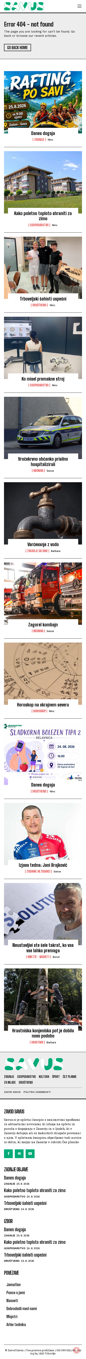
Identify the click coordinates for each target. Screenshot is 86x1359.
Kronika (38, 470)
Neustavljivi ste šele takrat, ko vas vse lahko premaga (43, 947)
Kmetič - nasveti (38, 956)
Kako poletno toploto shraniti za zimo (43, 216)
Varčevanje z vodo (43, 544)
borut (56, 956)
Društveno (39, 305)
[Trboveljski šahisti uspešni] (43, 268)
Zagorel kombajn (43, 624)
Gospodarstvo (39, 225)
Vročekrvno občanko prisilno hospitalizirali (43, 461)
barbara (55, 551)
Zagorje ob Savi (37, 551)
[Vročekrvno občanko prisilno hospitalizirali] (43, 428)
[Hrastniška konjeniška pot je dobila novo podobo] (43, 999)
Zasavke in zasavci (38, 871)
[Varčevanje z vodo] (43, 513)
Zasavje (39, 139)
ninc (50, 139)
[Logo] (24, 6)
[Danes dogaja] (43, 102)
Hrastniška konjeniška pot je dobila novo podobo (43, 1033)
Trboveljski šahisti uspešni (43, 299)
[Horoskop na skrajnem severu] (43, 674)
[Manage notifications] (76, 1350)
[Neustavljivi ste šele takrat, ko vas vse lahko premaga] (43, 914)
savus (50, 470)
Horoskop (39, 711)
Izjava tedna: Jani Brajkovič (43, 865)
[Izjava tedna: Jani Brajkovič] (43, 834)
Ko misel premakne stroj (43, 379)
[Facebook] (8, 1153)
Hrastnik (37, 1042)
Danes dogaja (43, 133)
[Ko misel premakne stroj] (43, 348)
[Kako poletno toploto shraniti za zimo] (43, 182)
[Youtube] (30, 1153)
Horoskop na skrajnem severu (43, 704)
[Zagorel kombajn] (43, 593)
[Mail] (19, 1153)
